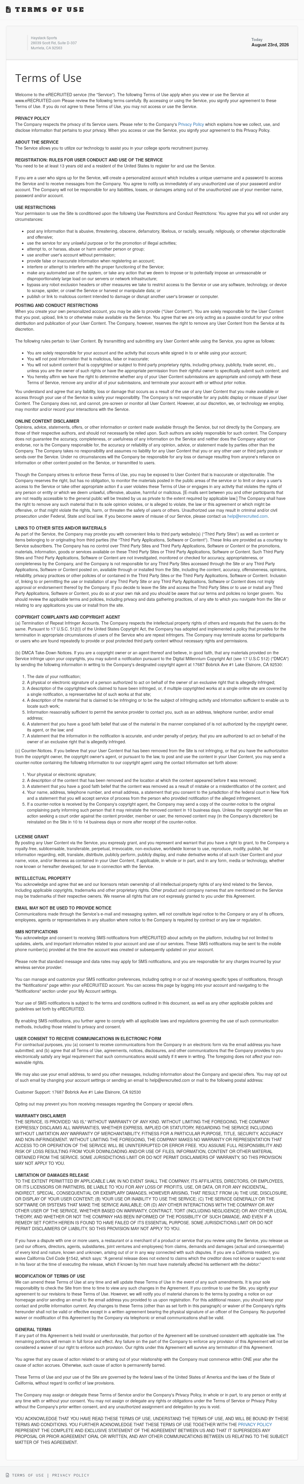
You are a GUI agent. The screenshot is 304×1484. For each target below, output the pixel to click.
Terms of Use (28, 1475)
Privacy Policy (191, 124)
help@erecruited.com (247, 516)
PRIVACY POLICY (255, 1424)
